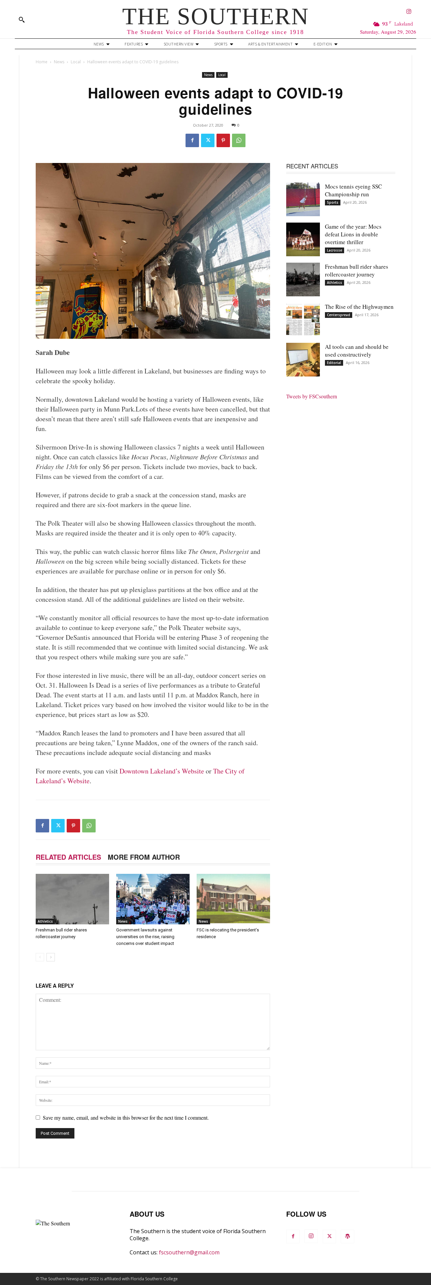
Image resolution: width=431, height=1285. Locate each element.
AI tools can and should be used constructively (357, 350)
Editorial (334, 362)
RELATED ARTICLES (68, 857)
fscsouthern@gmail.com (189, 1252)
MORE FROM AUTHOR (144, 857)
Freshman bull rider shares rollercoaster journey (356, 270)
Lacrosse (334, 250)
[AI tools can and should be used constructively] (303, 359)
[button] (21, 19)
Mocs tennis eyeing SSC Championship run (353, 190)
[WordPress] (347, 1236)
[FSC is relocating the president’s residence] (233, 899)
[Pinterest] (223, 140)
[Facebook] (192, 140)
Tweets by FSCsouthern (311, 396)
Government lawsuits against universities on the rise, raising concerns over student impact (145, 936)
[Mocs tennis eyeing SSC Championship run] (303, 199)
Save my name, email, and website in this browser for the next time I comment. (126, 1117)
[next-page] (50, 957)
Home (41, 62)
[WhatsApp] (238, 140)
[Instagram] (409, 12)
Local (76, 62)
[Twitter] (207, 140)
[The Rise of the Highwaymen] (303, 319)
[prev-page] (40, 957)
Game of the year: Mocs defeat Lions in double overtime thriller (353, 234)
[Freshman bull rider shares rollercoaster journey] (72, 899)
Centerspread (338, 314)
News (59, 62)
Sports (332, 202)
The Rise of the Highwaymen (359, 306)
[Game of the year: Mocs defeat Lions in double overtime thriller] (303, 239)
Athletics (45, 921)
